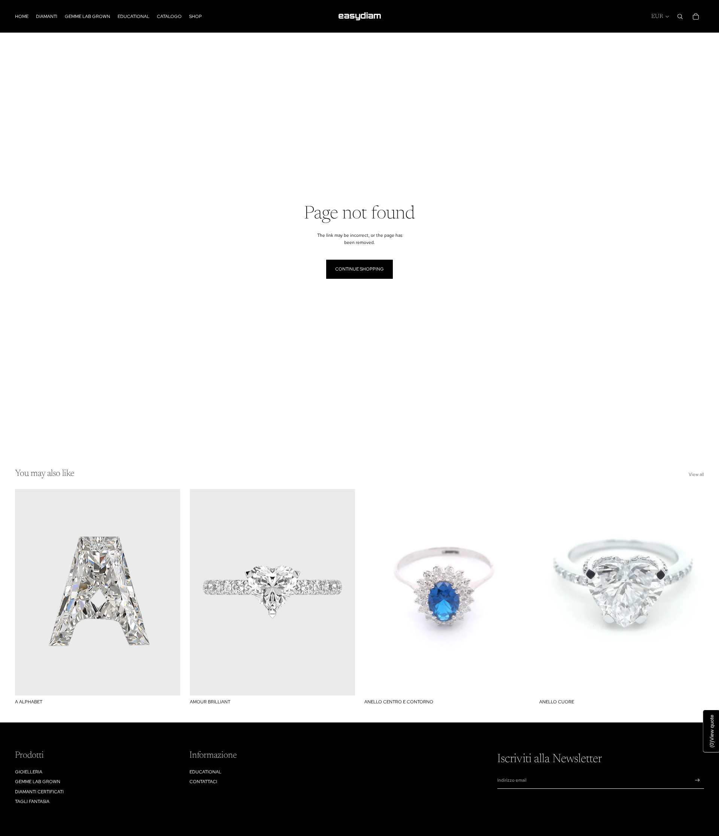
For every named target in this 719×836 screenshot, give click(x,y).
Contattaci (203, 782)
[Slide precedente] (201, 592)
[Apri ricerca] (680, 16)
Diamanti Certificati (39, 792)
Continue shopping (359, 269)
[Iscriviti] (697, 780)
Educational (205, 772)
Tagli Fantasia (32, 802)
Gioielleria (28, 772)
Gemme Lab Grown (37, 782)
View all (696, 474)
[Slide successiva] (343, 592)
